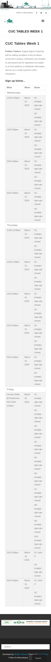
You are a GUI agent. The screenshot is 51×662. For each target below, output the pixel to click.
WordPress (43, 654)
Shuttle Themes (20, 654)
